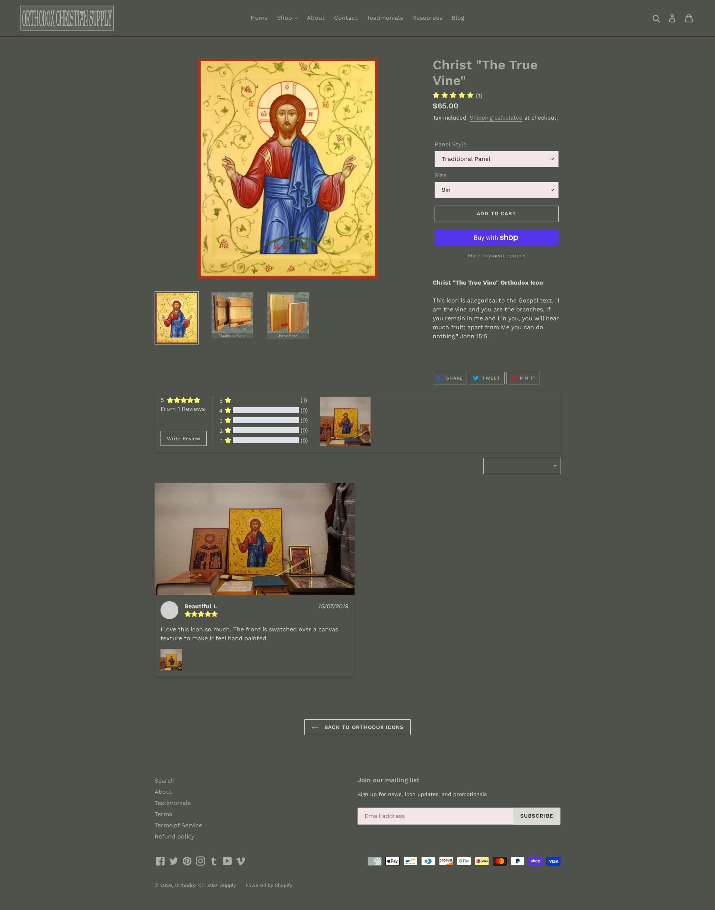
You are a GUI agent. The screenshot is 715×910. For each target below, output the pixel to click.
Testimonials (385, 17)
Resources (427, 17)
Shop (285, 17)
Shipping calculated (496, 117)
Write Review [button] (183, 438)
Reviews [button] (169, 465)
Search (165, 780)
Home (259, 17)
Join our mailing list (388, 780)
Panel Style (451, 144)
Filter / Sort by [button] (514, 466)
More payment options (496, 256)
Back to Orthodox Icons (363, 727)
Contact (346, 17)
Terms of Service (178, 825)
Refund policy (174, 836)
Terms (163, 814)
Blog (458, 17)
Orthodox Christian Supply (205, 885)
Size (441, 175)
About (316, 17)
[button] (255, 539)
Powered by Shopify (268, 885)
